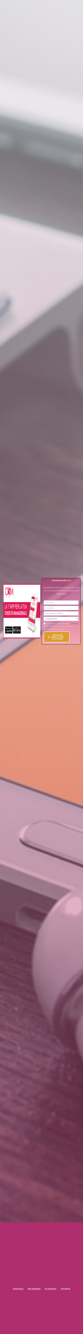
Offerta (65, 1289)
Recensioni (34, 1289)
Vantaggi (18, 1289)
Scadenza (50, 1289)
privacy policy (74, 623)
